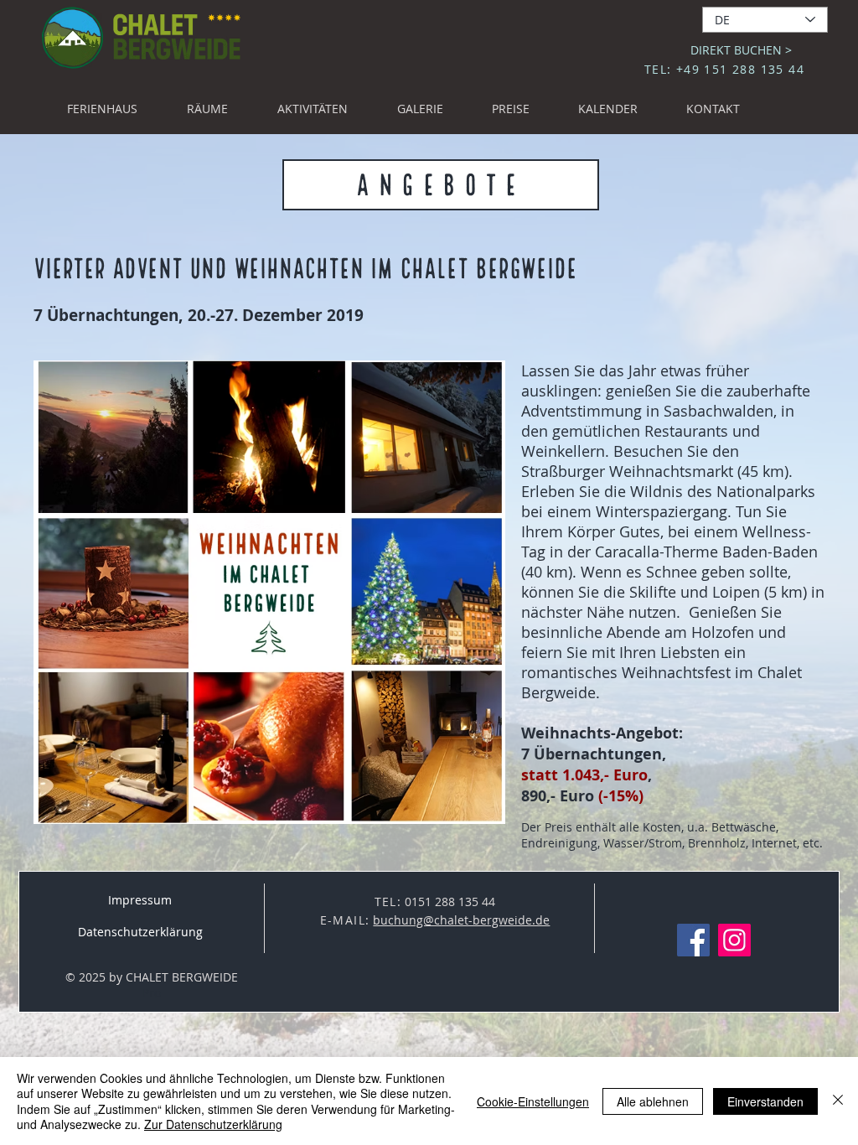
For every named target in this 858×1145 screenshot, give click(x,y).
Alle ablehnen (653, 1101)
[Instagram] (734, 940)
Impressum (140, 900)
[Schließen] (838, 1101)
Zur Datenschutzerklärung (213, 1124)
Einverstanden (765, 1101)
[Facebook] (693, 940)
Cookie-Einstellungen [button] (533, 1101)
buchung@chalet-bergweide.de (461, 920)
